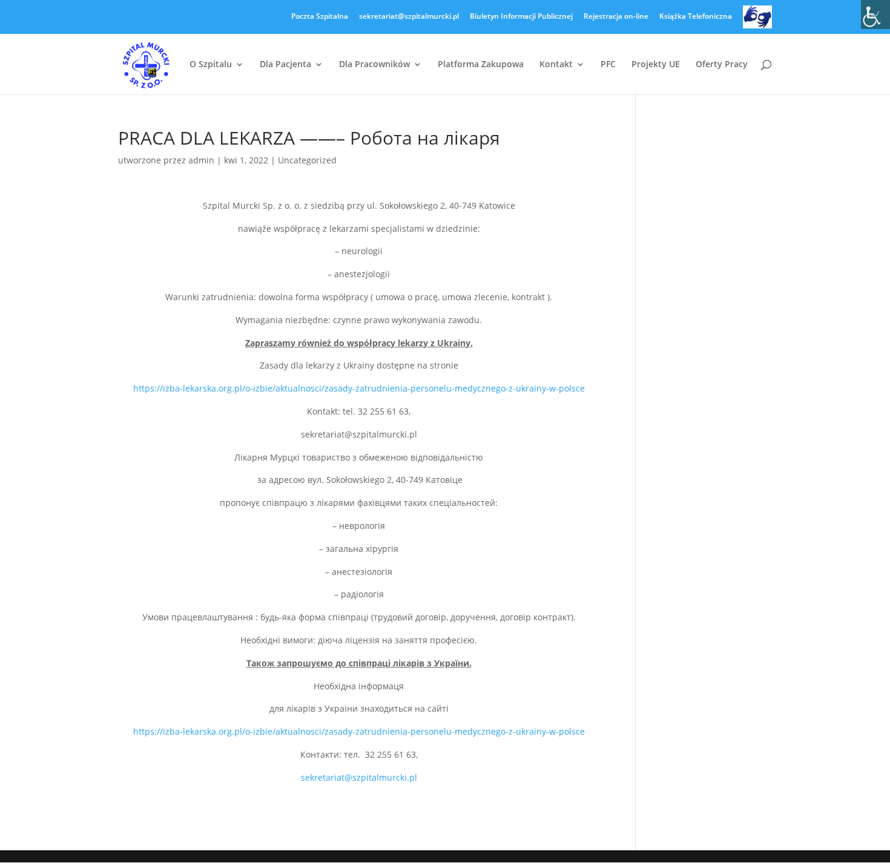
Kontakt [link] (556, 65)
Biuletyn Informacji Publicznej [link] (521, 17)
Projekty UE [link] (655, 65)
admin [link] (201, 160)
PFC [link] (608, 65)
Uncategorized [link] (307, 160)
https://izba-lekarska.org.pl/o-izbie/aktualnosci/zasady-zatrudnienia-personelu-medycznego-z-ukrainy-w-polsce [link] (359, 388)
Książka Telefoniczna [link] (695, 17)
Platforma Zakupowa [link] (481, 65)
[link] (875, 14)
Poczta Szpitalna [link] (319, 17)
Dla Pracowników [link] (374, 65)
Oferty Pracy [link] (722, 65)
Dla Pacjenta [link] (285, 65)
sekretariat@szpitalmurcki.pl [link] (409, 17)
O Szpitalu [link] (211, 65)
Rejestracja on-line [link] (616, 17)
